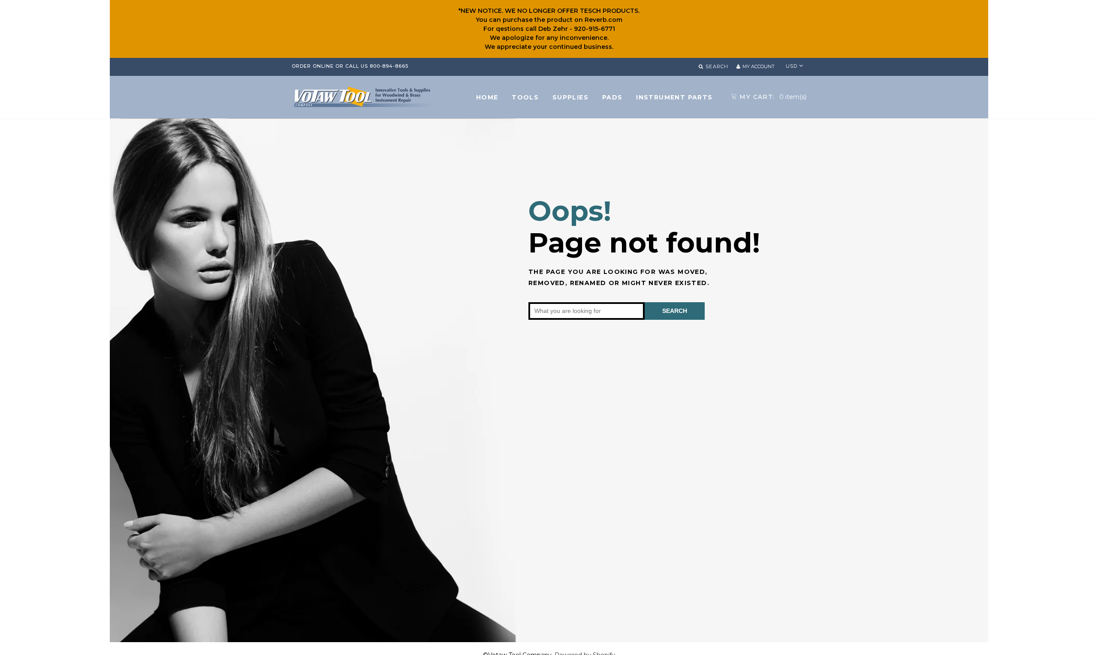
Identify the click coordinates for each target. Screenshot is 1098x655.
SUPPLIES (570, 97)
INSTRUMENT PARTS (674, 97)
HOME (487, 97)
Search (674, 310)
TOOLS (525, 97)
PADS (612, 97)
